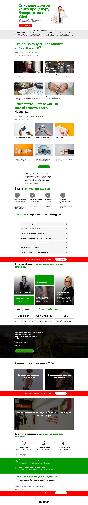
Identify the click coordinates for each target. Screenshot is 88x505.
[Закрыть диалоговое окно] (86, 2)
